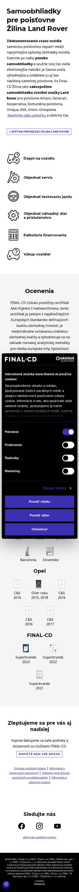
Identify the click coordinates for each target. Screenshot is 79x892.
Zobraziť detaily (54, 488)
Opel (39, 571)
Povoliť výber (40, 515)
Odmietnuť (40, 529)
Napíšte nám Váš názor (39, 754)
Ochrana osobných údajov (30, 768)
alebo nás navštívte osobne (39, 837)
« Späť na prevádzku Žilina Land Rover (39, 131)
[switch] (68, 445)
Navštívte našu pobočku (27, 115)
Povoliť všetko (39, 501)
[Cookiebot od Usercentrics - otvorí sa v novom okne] (56, 359)
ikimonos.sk (39, 884)
